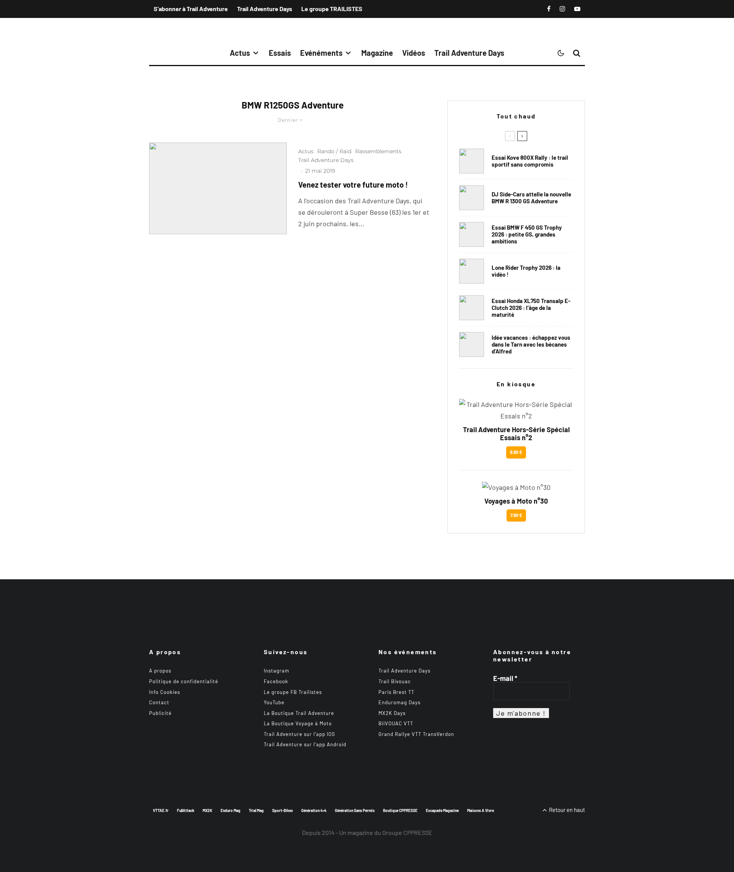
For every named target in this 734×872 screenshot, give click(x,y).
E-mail (505, 678)
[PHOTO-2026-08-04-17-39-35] (471, 271)
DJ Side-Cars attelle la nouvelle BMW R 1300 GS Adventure (531, 197)
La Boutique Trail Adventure (299, 713)
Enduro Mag (230, 810)
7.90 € (516, 515)
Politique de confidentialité (183, 681)
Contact (159, 702)
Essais (280, 52)
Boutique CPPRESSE (400, 810)
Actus (240, 52)
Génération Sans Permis (355, 810)
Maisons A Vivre (480, 810)
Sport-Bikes (282, 810)
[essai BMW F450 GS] (471, 234)
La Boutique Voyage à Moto (298, 723)
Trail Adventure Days (264, 8)
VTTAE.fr (161, 810)
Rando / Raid (334, 151)
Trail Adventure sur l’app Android (305, 744)
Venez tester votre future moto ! (353, 184)
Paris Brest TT (396, 692)
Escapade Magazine (442, 810)
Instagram (276, 671)
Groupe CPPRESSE (407, 832)
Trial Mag (256, 810)
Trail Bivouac (394, 681)
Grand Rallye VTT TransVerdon (416, 734)
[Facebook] (548, 9)
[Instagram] (562, 9)
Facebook (276, 681)
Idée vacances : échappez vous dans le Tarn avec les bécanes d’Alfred (531, 344)
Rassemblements (378, 151)
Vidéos (413, 52)
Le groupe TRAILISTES (331, 8)
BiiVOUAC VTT (395, 723)
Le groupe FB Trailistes (293, 692)
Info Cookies (164, 692)
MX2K (207, 810)
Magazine (377, 52)
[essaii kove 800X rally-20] (471, 161)
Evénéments (321, 52)
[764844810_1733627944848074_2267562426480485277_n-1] (471, 197)
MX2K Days (392, 713)
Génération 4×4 (313, 810)
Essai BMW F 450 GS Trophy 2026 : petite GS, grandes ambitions (527, 234)
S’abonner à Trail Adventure (191, 8)
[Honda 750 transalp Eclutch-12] (471, 307)
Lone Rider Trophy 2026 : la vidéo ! (526, 271)
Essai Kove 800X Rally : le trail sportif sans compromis (530, 161)
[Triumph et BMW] (218, 188)
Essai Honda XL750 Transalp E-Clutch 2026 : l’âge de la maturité (531, 307)
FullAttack (185, 810)
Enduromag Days (399, 702)
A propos (160, 671)
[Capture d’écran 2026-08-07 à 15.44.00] (471, 344)
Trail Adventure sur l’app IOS (299, 734)
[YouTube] (577, 9)
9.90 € (516, 452)
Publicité (160, 713)
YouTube (274, 702)
